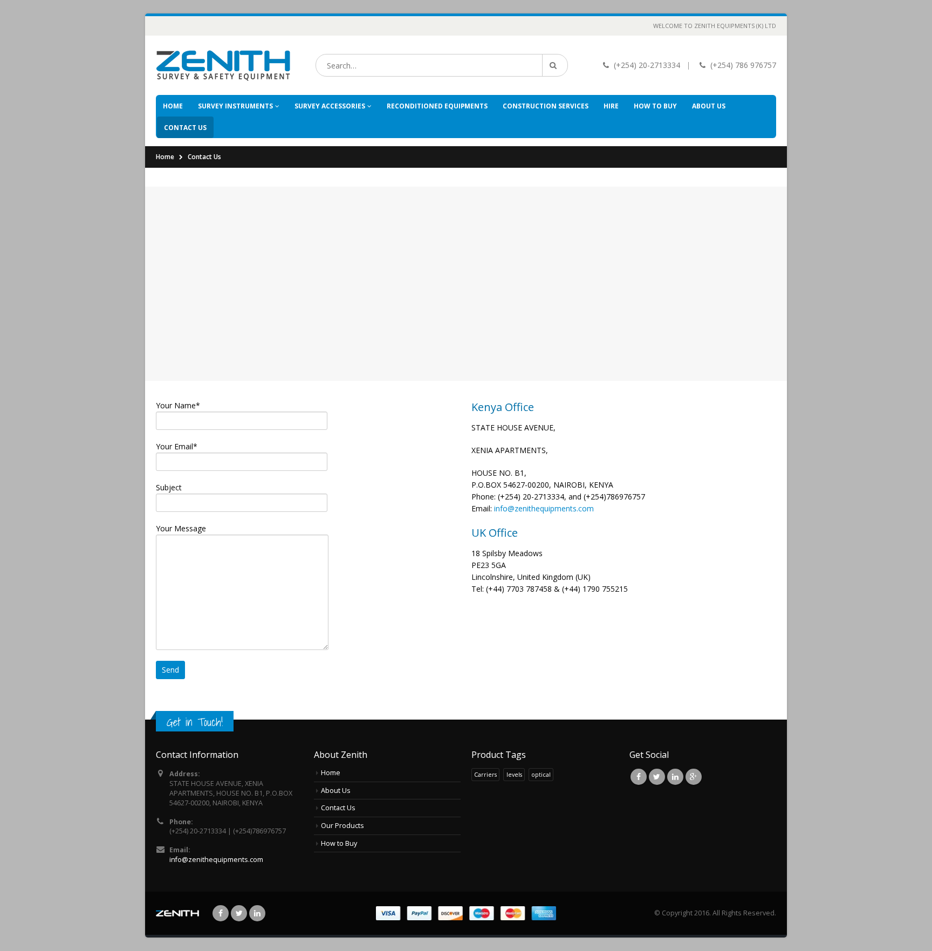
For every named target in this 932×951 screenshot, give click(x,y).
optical (541, 774)
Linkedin (675, 777)
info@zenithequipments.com (544, 508)
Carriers (485, 774)
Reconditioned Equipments (437, 106)
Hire (611, 106)
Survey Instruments (235, 106)
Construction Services (545, 106)
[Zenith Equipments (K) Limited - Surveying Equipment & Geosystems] (223, 65)
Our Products (342, 825)
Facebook (639, 777)
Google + (694, 777)
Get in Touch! (195, 722)
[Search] (555, 65)
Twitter (657, 777)
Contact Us (185, 127)
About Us (708, 106)
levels (514, 774)
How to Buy (655, 106)
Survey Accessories (329, 106)
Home (173, 106)
